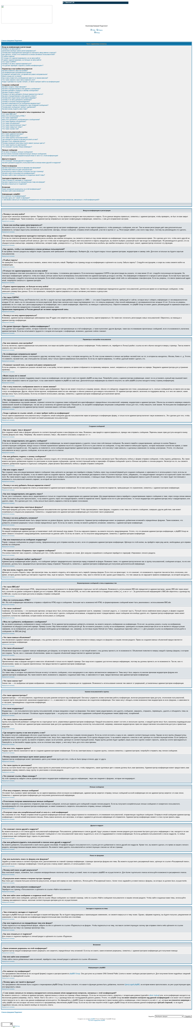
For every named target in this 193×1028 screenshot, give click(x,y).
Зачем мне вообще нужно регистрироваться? (19, 51)
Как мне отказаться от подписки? (14, 184)
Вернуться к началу (8, 221)
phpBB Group (75, 974)
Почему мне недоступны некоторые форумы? (19, 98)
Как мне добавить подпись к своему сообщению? (20, 90)
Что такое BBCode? (9, 114)
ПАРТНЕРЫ (38, 3)
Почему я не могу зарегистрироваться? (17, 64)
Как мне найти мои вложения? (13, 191)
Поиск (100, 30)
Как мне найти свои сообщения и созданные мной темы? (23, 175)
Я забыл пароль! (8, 56)
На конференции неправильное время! (16, 72)
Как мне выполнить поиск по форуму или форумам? (21, 168)
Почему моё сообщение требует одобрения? (19, 107)
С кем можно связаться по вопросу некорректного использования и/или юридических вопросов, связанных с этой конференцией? (50, 200)
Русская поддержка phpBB (96, 1020)
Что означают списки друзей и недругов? (17, 161)
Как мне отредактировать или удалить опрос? (19, 96)
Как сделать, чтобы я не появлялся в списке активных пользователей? (28, 54)
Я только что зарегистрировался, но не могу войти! (21, 58)
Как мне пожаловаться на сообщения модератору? (21, 103)
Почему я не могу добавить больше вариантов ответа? (22, 94)
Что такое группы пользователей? (15, 138)
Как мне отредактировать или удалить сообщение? (21, 89)
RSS (58, 3)
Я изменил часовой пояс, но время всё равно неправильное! (24, 74)
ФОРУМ (7, 3)
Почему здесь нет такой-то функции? (16, 198)
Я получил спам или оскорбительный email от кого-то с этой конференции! (30, 156)
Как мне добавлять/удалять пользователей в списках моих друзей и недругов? (31, 163)
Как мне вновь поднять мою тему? (14, 109)
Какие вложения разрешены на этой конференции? (21, 189)
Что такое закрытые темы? (12, 127)
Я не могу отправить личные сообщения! (17, 152)
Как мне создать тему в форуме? (14, 87)
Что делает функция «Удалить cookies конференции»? (22, 65)
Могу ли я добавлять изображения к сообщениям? (21, 120)
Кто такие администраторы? (13, 134)
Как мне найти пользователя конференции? (18, 173)
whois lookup (154, 995)
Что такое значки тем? (10, 129)
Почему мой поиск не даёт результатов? (17, 170)
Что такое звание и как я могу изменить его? (18, 80)
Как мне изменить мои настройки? (15, 71)
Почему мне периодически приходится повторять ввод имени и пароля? (29, 53)
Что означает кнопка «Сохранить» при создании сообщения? (25, 105)
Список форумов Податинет (11, 40)
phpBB (92, 1019)
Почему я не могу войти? (11, 49)
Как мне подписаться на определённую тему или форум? (23, 182)
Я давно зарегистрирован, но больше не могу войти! (21, 60)
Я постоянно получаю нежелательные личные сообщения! (24, 154)
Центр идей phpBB (132, 985)
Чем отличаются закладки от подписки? (17, 180)
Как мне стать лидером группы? (14, 141)
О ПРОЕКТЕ (18, 3)
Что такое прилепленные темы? (14, 125)
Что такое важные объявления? (14, 121)
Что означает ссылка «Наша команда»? (17, 147)
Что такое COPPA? (9, 62)
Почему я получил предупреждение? (16, 101)
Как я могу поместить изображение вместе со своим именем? (25, 78)
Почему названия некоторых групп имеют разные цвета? (23, 143)
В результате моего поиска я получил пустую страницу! (22, 171)
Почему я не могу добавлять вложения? (17, 100)
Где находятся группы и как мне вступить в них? (20, 139)
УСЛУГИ (28, 3)
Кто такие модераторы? (11, 136)
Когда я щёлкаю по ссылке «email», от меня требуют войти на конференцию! (30, 82)
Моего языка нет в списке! (12, 76)
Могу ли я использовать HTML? (13, 116)
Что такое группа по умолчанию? (14, 145)
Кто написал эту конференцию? (14, 196)
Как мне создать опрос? (11, 92)
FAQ (93, 30)
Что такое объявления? (11, 123)
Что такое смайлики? (10, 118)
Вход (98, 32)
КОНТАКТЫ (50, 3)
